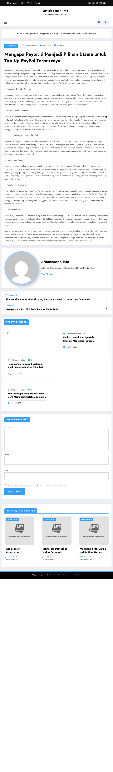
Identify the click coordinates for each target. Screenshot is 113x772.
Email (6, 470)
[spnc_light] (106, 22)
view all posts (47, 274)
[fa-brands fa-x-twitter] (93, 3)
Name (6, 454)
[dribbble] (97, 3)
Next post (10, 305)
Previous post (11, 295)
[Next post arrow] (106, 309)
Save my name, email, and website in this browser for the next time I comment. (38, 486)
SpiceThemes (80, 575)
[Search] (99, 22)
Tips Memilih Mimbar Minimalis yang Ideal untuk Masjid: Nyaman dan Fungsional (48, 299)
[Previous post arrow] (106, 297)
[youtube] (104, 3)
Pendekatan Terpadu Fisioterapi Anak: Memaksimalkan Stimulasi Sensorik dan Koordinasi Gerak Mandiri (25, 365)
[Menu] (6, 22)
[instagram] (100, 3)
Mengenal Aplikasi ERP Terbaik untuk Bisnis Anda (32, 309)
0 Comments (61, 46)
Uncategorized (11, 46)
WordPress (54, 575)
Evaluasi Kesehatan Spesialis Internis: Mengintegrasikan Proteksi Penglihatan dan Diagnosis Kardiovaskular (82, 339)
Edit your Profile (81, 268)
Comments (8, 427)
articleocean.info (55, 10)
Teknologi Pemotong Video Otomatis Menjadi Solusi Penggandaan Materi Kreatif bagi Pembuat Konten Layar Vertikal (26, 550)
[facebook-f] (89, 3)
